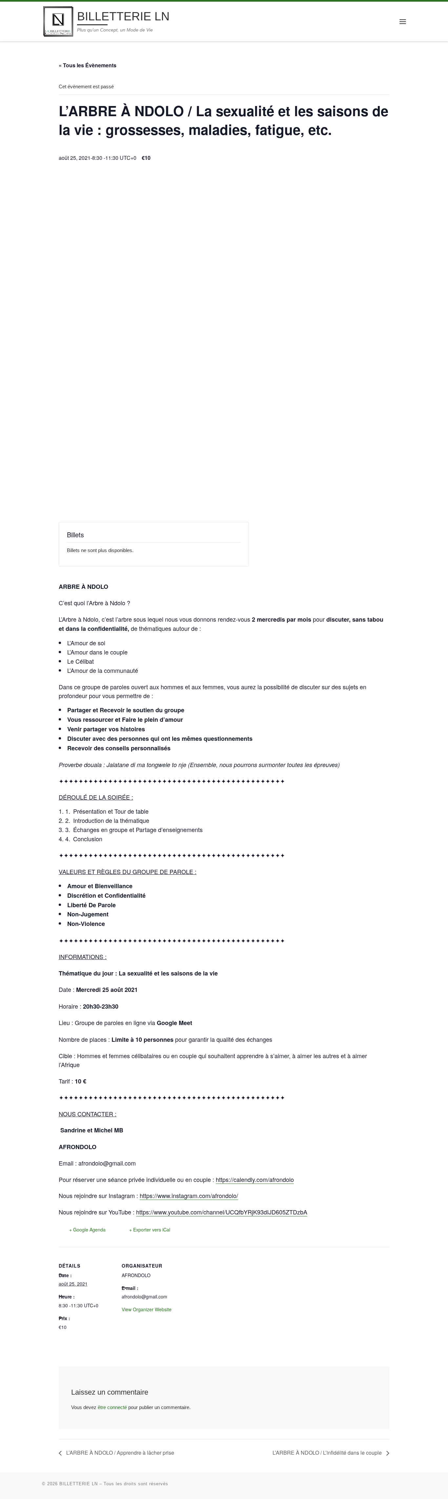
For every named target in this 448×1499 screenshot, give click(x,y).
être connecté (112, 1407)
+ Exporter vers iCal (149, 1229)
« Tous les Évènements (87, 65)
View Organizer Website (147, 1309)
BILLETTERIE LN (78, 1483)
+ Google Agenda (87, 1229)
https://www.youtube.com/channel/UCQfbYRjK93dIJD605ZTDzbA (221, 1212)
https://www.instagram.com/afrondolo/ (189, 1195)
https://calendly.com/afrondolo (255, 1179)
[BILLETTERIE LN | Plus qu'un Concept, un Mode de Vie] (58, 20)
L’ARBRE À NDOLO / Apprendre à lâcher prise (119, 1452)
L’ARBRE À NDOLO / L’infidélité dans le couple (328, 1452)
